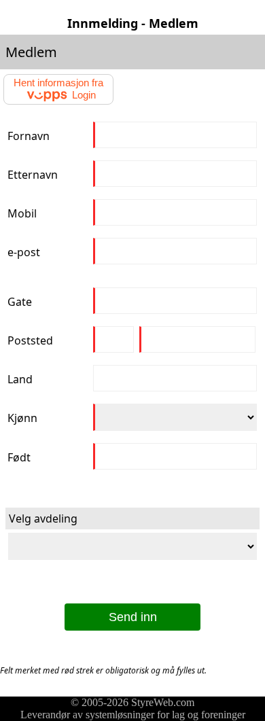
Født (19, 457)
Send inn (133, 617)
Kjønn (22, 417)
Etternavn (32, 174)
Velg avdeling (43, 518)
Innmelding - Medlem (132, 23)
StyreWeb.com (162, 702)
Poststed (30, 340)
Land (20, 379)
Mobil (22, 213)
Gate (19, 301)
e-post (23, 252)
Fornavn (28, 135)
